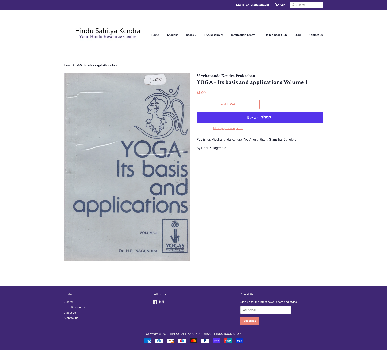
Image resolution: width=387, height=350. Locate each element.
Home (155, 35)
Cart (282, 5)
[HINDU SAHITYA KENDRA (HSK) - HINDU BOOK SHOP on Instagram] (161, 302)
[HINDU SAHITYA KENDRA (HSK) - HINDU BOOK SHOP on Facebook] (155, 302)
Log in (240, 5)
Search (69, 301)
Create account (260, 5)
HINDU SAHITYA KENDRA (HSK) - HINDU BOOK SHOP (205, 333)
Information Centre (243, 35)
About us (172, 35)
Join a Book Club (276, 35)
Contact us (315, 35)
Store (298, 35)
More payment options (228, 128)
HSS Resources (213, 35)
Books (190, 35)
